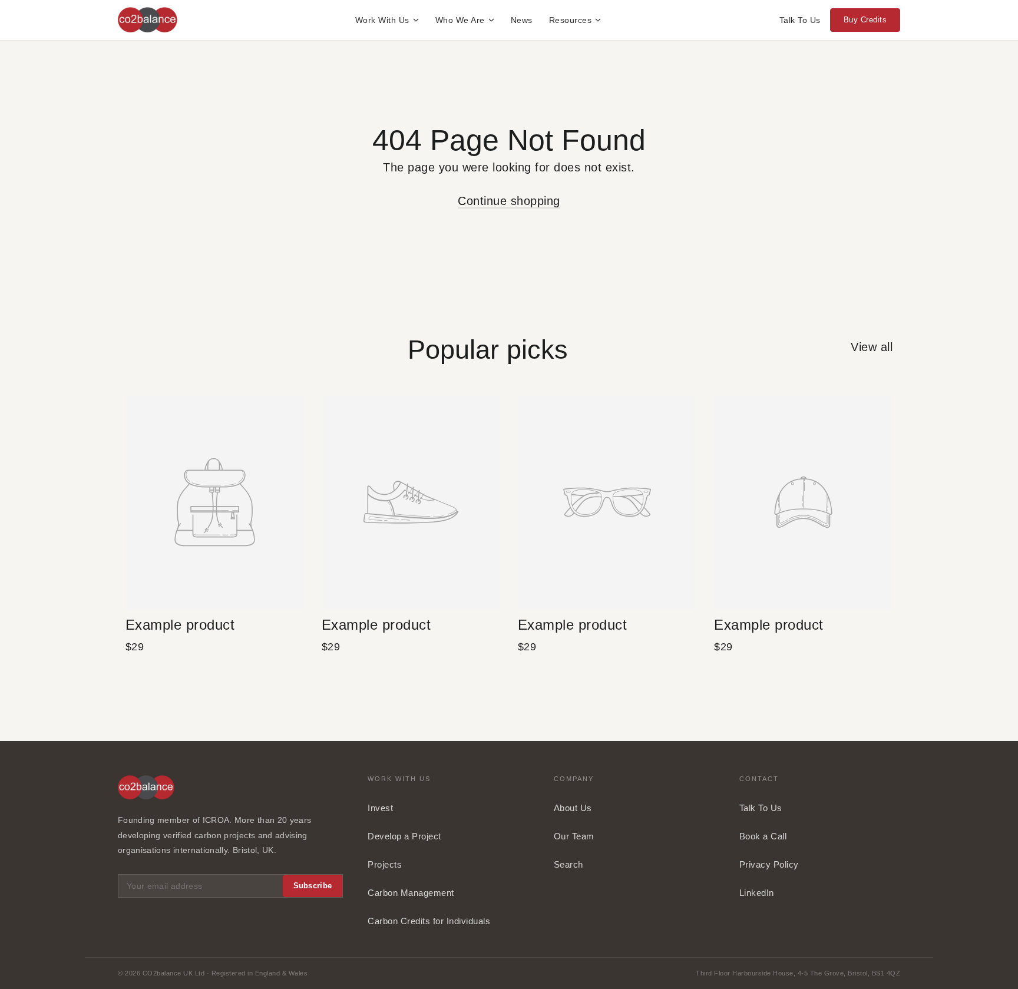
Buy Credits (865, 19)
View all (872, 346)
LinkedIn (756, 893)
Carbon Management (411, 893)
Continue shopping (509, 200)
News (522, 20)
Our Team (574, 836)
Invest (380, 808)
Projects (385, 864)
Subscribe (312, 885)
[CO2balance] (147, 20)
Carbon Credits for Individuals (429, 921)
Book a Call (763, 836)
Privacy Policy (769, 864)
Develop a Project (404, 836)
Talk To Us (800, 20)
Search (568, 864)
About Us (573, 808)
